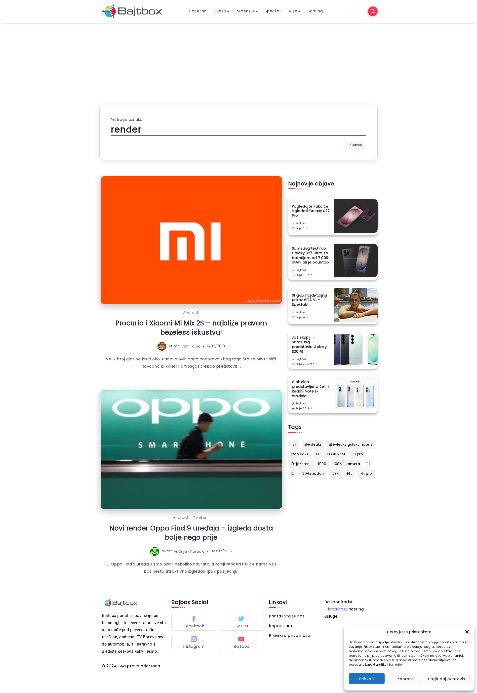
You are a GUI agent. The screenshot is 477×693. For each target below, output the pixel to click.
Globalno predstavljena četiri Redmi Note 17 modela (310, 389)
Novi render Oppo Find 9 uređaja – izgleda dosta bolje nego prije (191, 532)
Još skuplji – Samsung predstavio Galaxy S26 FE (309, 344)
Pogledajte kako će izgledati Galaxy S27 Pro (311, 211)
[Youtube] (241, 642)
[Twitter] (241, 621)
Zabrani (405, 678)
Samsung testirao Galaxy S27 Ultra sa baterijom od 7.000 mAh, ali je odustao (310, 255)
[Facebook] (194, 621)
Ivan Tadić (190, 346)
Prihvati (366, 678)
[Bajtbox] (132, 11)
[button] (467, 631)
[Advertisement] (238, 60)
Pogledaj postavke (447, 678)
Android (190, 312)
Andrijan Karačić (189, 551)
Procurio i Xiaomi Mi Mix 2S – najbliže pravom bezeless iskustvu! (191, 327)
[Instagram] (194, 642)
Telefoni (200, 517)
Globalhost (335, 609)
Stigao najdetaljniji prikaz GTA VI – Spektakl (309, 300)
